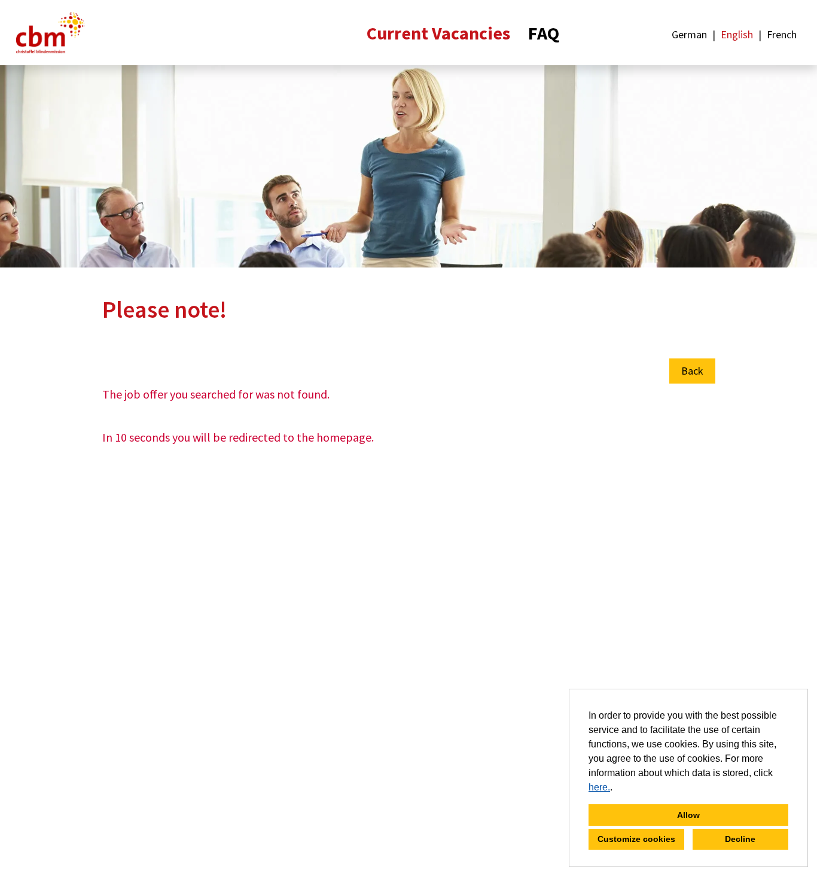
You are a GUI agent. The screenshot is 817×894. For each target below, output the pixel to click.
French (782, 34)
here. (599, 787)
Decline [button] (740, 839)
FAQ (543, 33)
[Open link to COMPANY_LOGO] (50, 32)
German (689, 34)
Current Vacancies (438, 33)
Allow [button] (688, 815)
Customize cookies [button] (636, 839)
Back (692, 371)
